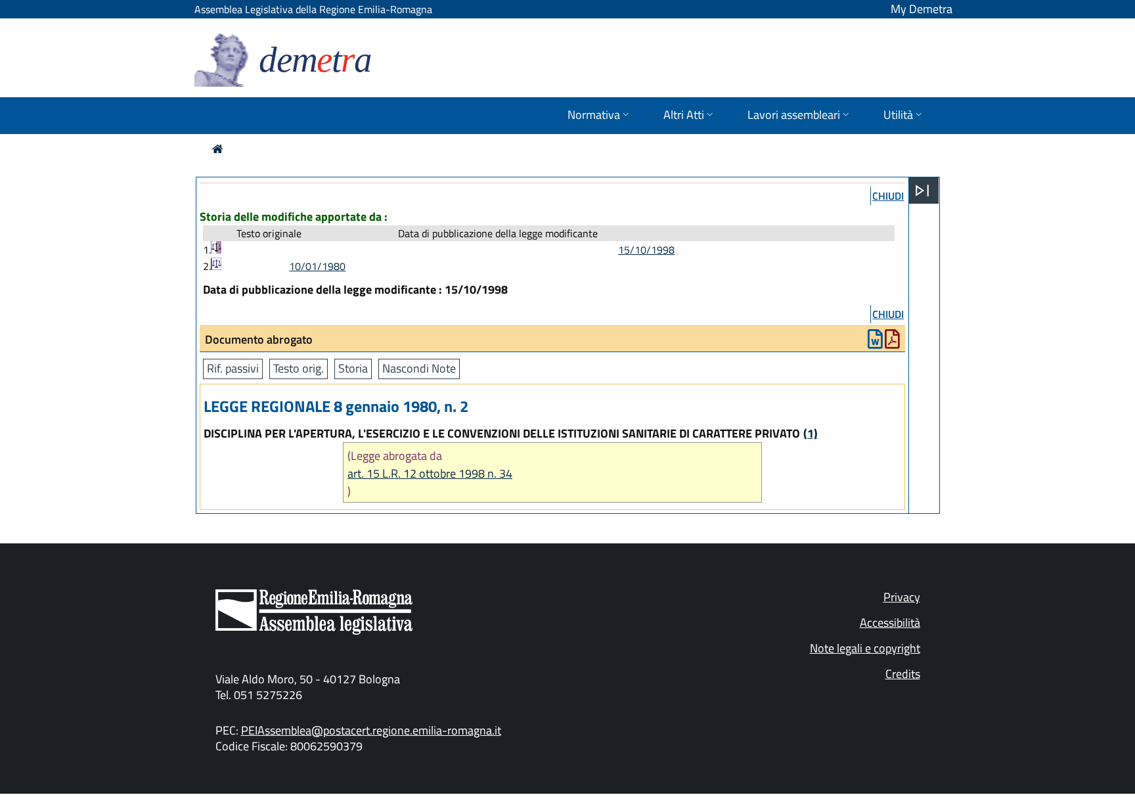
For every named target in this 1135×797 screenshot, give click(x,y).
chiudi (888, 196)
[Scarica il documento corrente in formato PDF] (892, 342)
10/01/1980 (317, 266)
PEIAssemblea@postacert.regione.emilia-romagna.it (371, 730)
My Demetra (921, 9)
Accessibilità (890, 622)
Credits (902, 674)
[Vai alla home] (217, 149)
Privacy (901, 597)
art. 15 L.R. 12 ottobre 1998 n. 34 (429, 473)
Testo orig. (298, 368)
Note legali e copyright (865, 648)
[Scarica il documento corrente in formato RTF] (875, 342)
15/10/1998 (646, 250)
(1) (810, 433)
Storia (353, 368)
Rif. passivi (233, 368)
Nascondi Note (419, 368)
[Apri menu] (922, 190)
